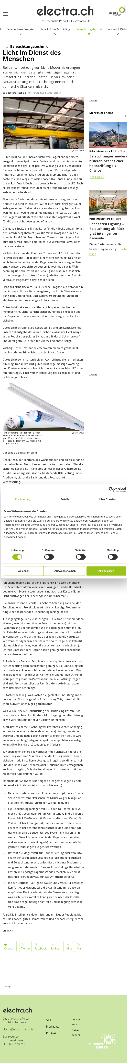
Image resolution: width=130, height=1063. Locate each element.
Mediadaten (53, 1026)
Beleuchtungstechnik (29, 46)
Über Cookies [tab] (107, 499)
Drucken (9, 948)
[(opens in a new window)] (118, 11)
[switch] (49, 557)
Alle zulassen (106, 570)
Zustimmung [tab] (22, 499)
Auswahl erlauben (65, 570)
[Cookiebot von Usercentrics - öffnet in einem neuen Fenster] (111, 489)
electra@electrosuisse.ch (18, 1029)
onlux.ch (8, 930)
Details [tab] (65, 499)
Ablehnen (23, 570)
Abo (48, 1020)
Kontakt (51, 1033)
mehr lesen (97, 176)
